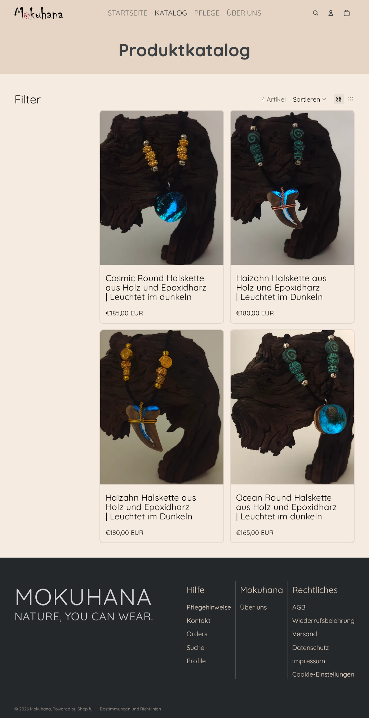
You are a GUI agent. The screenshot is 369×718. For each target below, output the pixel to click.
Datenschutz (310, 647)
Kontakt (198, 620)
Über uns (253, 607)
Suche (195, 647)
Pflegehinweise (209, 607)
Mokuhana (40, 709)
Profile (196, 661)
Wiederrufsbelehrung (323, 620)
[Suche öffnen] (316, 13)
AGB (299, 607)
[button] (309, 99)
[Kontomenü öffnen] (331, 13)
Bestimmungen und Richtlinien (130, 709)
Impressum (308, 661)
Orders (197, 634)
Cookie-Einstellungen (323, 674)
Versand (304, 634)
